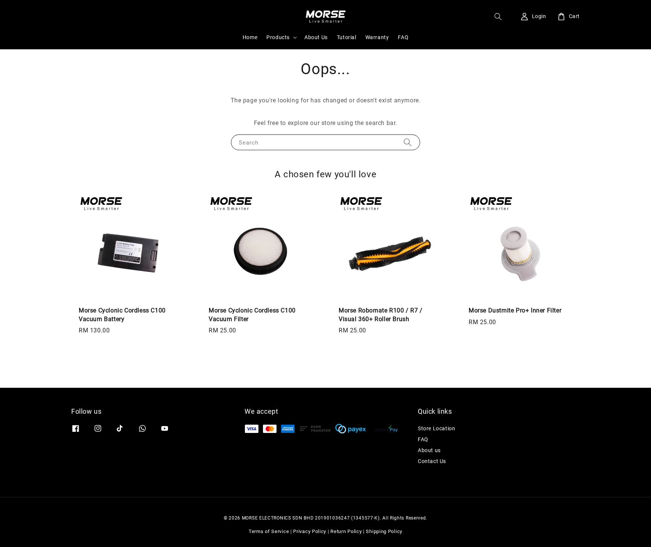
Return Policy (346, 531)
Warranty (377, 37)
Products (278, 37)
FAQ (403, 37)
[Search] (408, 142)
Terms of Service (269, 531)
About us (429, 450)
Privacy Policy (309, 531)
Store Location (436, 428)
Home (250, 37)
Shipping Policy (384, 531)
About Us (316, 37)
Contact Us (432, 461)
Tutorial (346, 37)
